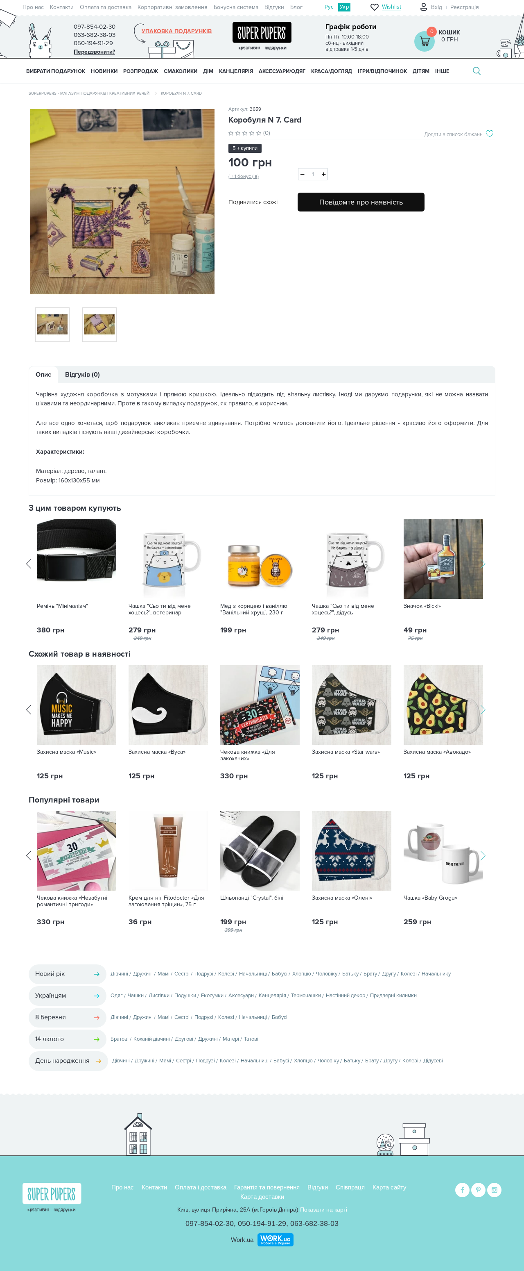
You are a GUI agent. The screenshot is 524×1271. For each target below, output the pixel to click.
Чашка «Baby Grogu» (430, 898)
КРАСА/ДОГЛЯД (331, 71)
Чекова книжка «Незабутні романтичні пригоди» (72, 901)
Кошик (449, 32)
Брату (370, 974)
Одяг (117, 995)
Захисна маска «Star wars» (346, 752)
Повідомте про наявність (361, 202)
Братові (120, 1039)
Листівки (159, 995)
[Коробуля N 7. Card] (122, 202)
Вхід (436, 7)
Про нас (33, 7)
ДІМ (208, 71)
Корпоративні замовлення (173, 7)
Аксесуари (241, 995)
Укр (344, 7)
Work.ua (242, 1239)
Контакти (62, 7)
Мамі (163, 974)
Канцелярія (272, 995)
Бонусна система (236, 7)
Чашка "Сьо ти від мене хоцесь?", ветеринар (160, 609)
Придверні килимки (393, 995)
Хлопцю (301, 974)
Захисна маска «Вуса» (157, 752)
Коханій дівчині (151, 1039)
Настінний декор (345, 995)
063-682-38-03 (314, 1223)
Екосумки (212, 995)
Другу (389, 974)
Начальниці (253, 974)
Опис (43, 375)
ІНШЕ (442, 71)
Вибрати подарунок (55, 71)
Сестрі (182, 974)
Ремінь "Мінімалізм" (62, 606)
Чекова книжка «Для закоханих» (247, 755)
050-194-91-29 (262, 1223)
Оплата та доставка (105, 7)
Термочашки (306, 995)
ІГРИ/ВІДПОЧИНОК (382, 71)
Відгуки (274, 7)
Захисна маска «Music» (66, 752)
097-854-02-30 (209, 1223)
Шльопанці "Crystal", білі (251, 898)
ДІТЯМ (421, 71)
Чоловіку (326, 974)
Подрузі (203, 974)
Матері (231, 1039)
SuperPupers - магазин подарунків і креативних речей (89, 93)
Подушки (185, 995)
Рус (329, 7)
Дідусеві (433, 1060)
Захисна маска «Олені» (342, 898)
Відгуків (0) (82, 375)
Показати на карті (323, 1209)
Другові (184, 1039)
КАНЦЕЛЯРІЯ (236, 71)
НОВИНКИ (104, 71)
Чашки (136, 995)
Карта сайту (390, 1187)
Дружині (143, 974)
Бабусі (279, 974)
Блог (296, 7)
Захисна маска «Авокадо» (437, 752)
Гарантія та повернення (267, 1187)
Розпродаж (140, 71)
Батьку (350, 974)
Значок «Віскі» (422, 606)
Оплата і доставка (200, 1187)
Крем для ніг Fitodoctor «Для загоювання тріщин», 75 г (166, 901)
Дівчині (119, 974)
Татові (251, 1039)
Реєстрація (464, 7)
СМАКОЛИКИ (180, 71)
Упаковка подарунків (177, 31)
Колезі (226, 974)
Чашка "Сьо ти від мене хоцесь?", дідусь (343, 609)
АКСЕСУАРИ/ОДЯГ (282, 71)
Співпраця (350, 1187)
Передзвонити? (94, 52)
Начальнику (436, 974)
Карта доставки (262, 1196)
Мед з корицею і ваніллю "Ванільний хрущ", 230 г (253, 609)
